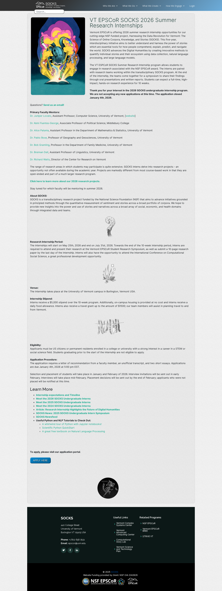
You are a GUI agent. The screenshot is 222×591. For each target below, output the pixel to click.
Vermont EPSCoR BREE (151, 530)
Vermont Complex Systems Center (125, 524)
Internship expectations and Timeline (58, 394)
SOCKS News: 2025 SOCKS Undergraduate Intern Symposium (72, 413)
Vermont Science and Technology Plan (124, 549)
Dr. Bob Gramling (40, 144)
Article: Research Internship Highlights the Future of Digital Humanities (78, 409)
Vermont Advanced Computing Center (125, 532)
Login (192, 5)
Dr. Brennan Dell (39, 152)
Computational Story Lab (123, 541)
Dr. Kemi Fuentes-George (44, 123)
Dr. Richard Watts (40, 159)
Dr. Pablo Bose (38, 137)
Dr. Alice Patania (39, 130)
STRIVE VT (148, 536)
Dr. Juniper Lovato (40, 115)
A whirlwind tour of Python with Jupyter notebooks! (71, 424)
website (130, 115)
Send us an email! (53, 104)
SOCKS (114, 572)
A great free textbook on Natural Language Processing (73, 431)
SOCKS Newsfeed (46, 416)
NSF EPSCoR (149, 523)
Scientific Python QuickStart (58, 427)
